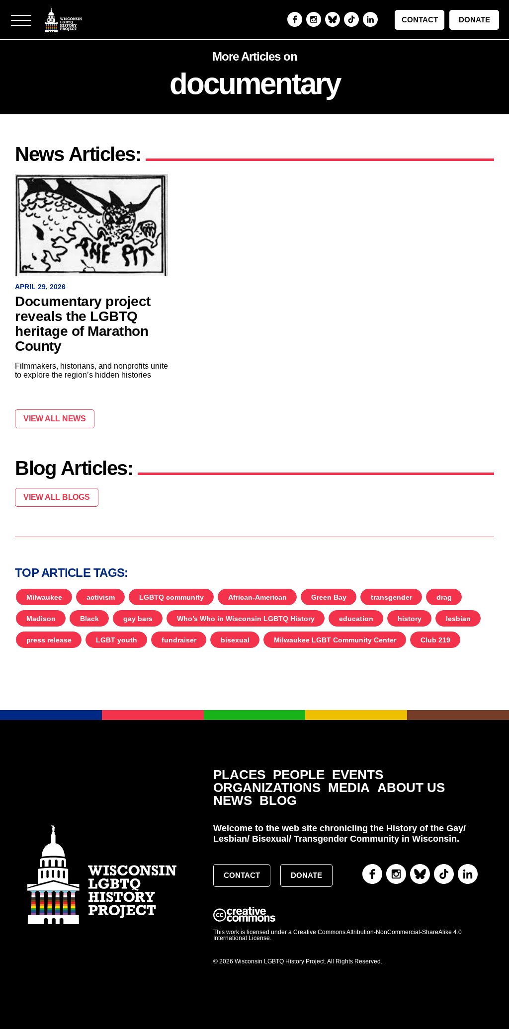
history (410, 619)
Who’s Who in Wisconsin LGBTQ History (246, 619)
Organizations (267, 788)
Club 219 (435, 640)
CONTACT (420, 19)
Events (357, 775)
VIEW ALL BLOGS (56, 497)
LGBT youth (116, 640)
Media (349, 788)
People (299, 775)
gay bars (138, 619)
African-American (257, 597)
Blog (278, 800)
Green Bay (328, 597)
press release (49, 640)
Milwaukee (44, 597)
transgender (391, 597)
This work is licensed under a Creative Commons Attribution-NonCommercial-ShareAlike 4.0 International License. (337, 935)
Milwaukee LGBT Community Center (335, 640)
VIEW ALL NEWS (54, 418)
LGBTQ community (171, 597)
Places (239, 775)
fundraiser (179, 640)
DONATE (474, 19)
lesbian (458, 619)
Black (89, 619)
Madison (41, 619)
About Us (411, 788)
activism (100, 597)
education (356, 619)
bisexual (235, 640)
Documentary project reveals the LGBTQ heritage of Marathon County (83, 324)
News (232, 800)
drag (444, 597)
